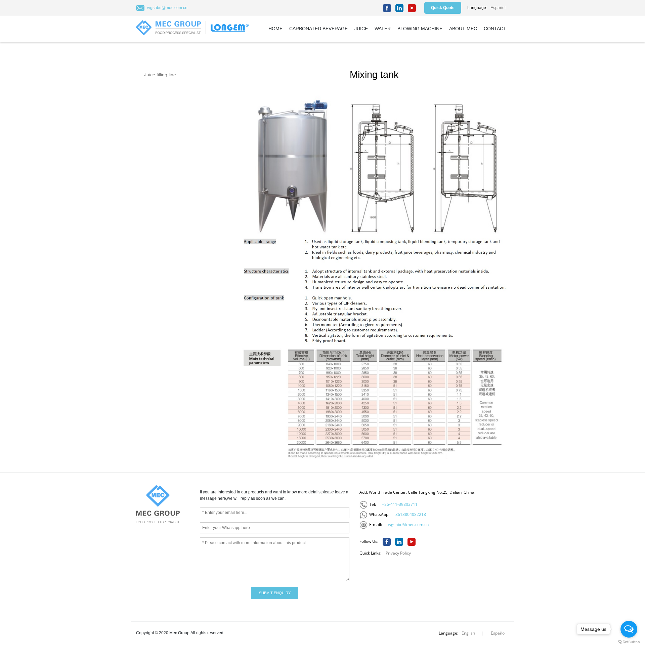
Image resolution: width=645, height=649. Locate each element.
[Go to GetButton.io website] (629, 642)
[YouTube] (412, 8)
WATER (383, 28)
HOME (275, 28)
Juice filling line (160, 74)
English (468, 633)
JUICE (361, 28)
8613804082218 (410, 514)
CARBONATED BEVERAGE (318, 28)
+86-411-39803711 (400, 504)
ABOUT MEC (463, 28)
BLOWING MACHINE (419, 28)
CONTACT (495, 28)
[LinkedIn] (399, 8)
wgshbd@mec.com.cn (167, 7)
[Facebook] (387, 8)
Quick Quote (443, 7)
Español (498, 7)
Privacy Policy (398, 553)
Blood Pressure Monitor (164, 608)
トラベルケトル (206, 608)
